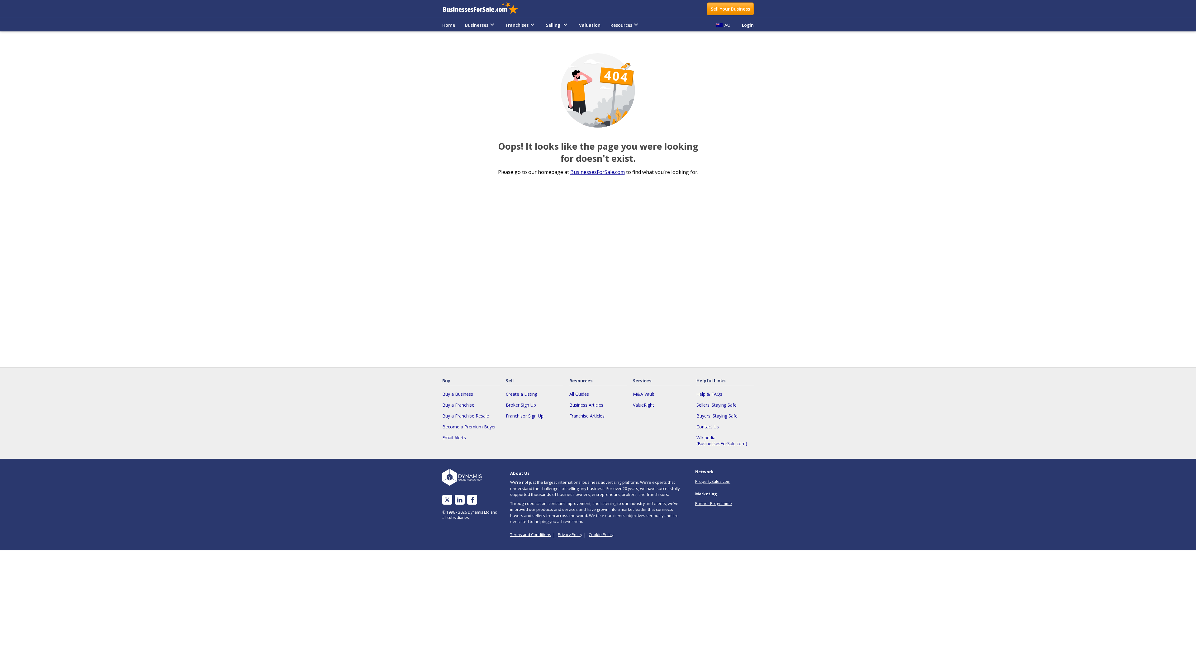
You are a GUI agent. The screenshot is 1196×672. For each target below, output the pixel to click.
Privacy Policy (570, 534)
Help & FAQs (709, 394)
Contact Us (707, 427)
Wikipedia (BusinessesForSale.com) (721, 440)
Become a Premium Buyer (469, 427)
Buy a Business (457, 394)
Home (448, 25)
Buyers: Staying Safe (717, 416)
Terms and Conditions (530, 534)
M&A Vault (643, 394)
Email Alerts (454, 438)
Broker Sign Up (521, 405)
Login (748, 25)
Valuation (589, 25)
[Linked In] (459, 500)
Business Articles (586, 405)
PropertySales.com (712, 481)
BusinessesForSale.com (597, 172)
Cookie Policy (601, 534)
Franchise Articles (587, 416)
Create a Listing (521, 394)
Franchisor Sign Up (524, 416)
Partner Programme (713, 503)
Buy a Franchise (458, 405)
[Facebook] (472, 500)
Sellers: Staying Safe (716, 405)
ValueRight (643, 405)
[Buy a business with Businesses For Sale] (484, 8)
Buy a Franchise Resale (465, 416)
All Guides (579, 394)
